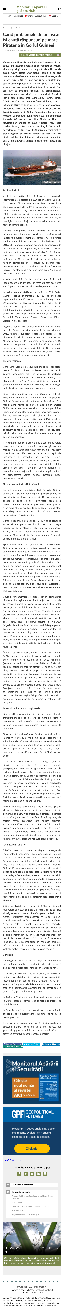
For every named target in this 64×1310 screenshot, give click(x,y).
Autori (40, 1293)
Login (8, 16)
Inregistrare (18, 16)
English (55, 16)
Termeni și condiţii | (20, 1290)
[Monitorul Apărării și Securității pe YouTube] (32, 1174)
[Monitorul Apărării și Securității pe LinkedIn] (38, 1174)
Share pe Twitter (32, 1044)
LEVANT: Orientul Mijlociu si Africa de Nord (30, 1207)
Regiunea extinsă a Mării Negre (25, 1215)
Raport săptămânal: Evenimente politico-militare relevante (32, 1197)
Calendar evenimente (22, 1185)
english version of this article (36, 55)
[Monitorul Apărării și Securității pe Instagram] (45, 1174)
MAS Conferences (12, 1160)
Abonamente (40, 16)
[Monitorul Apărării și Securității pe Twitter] (26, 1174)
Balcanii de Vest (18, 1211)
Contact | (48, 1290)
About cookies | (36, 1290)
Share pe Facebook (13, 1044)
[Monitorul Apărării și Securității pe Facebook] (19, 1174)
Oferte (30, 16)
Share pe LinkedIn (52, 1044)
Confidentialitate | (29, 1293)
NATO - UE (17, 1203)
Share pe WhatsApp (14, 1047)
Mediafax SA (40, 1287)
